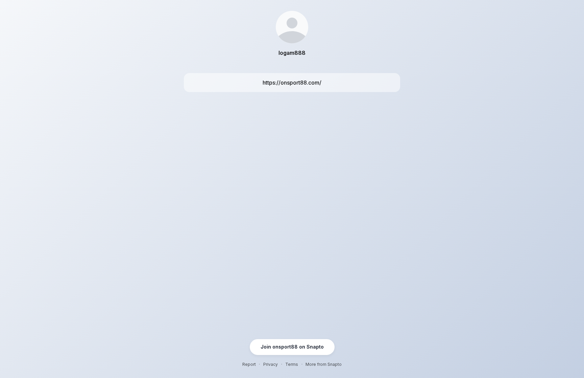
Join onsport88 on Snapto (292, 347)
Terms (291, 364)
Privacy (270, 364)
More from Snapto (324, 364)
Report (249, 364)
